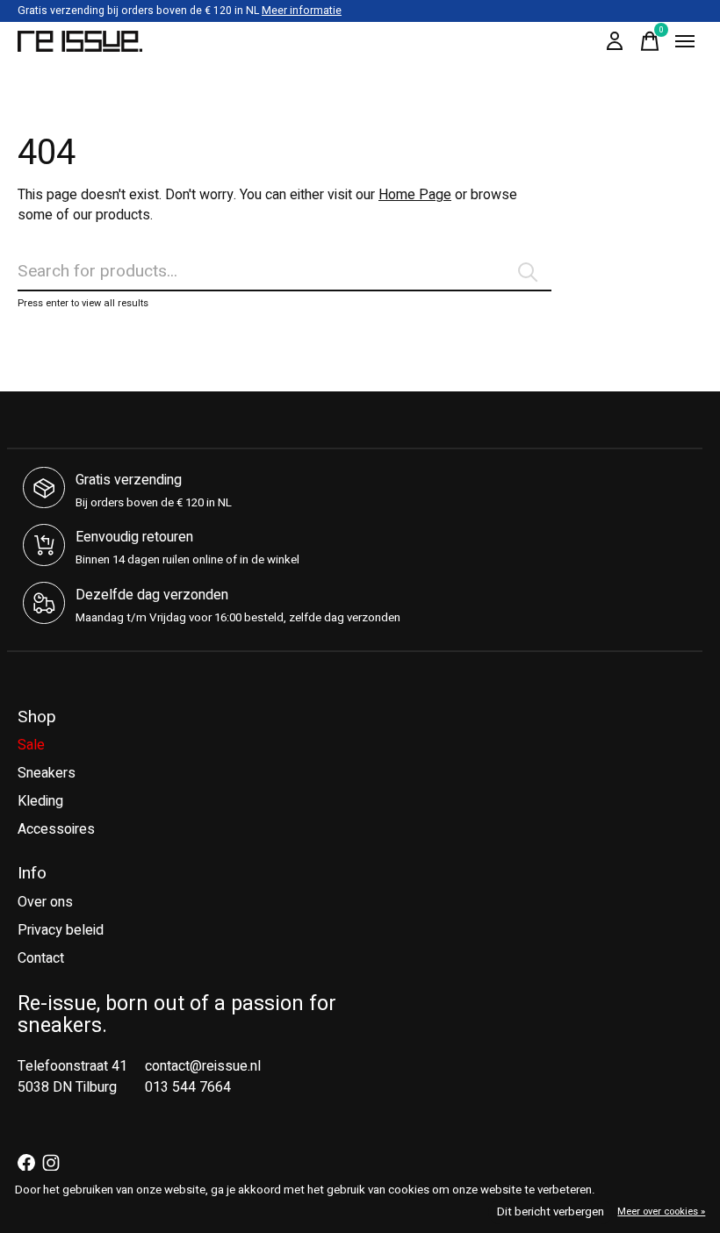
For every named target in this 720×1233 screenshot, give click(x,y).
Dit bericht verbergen (550, 1212)
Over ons (45, 902)
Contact (41, 958)
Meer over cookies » (661, 1211)
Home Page (414, 194)
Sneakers (47, 773)
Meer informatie (302, 10)
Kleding (40, 801)
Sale (31, 745)
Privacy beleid (61, 930)
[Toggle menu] (684, 41)
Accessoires (56, 829)
